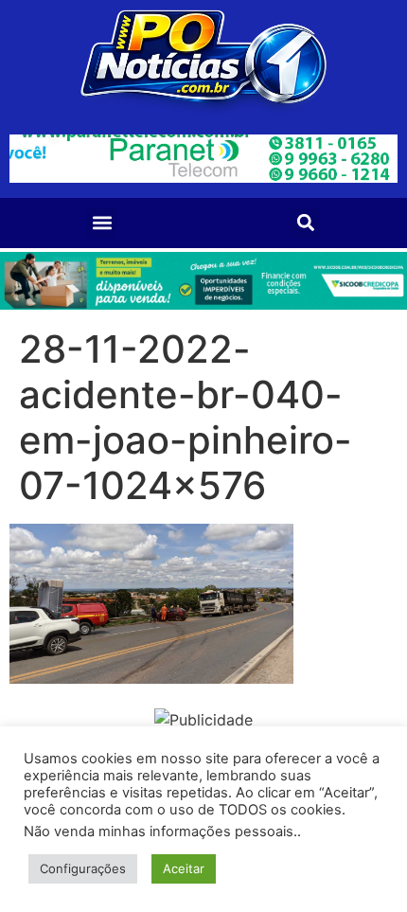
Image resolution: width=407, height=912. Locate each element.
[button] (101, 223)
